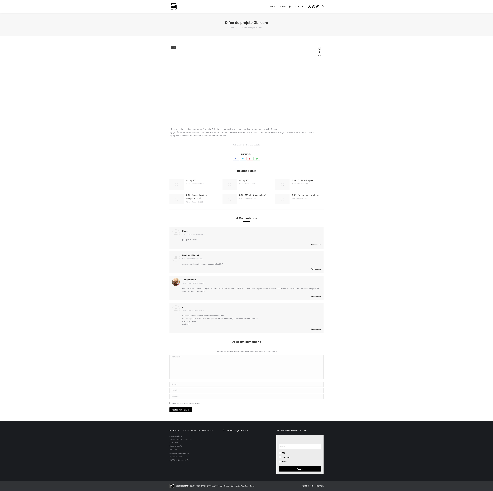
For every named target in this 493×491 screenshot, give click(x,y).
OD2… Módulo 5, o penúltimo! (252, 195)
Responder (317, 245)
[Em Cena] (228, 460)
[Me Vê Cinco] (238, 440)
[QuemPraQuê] (248, 450)
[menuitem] (272, 6)
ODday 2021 (244, 180)
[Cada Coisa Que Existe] (238, 460)
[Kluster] (248, 440)
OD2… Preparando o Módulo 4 (305, 195)
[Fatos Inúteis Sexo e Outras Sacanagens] (238, 450)
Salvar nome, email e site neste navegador (187, 403)
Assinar (300, 469)
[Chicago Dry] (258, 450)
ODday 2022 (191, 180)
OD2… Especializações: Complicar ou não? (196, 197)
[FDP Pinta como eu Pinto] (258, 460)
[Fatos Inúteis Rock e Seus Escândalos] (228, 450)
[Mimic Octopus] (258, 440)
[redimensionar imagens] (176, 184)
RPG (173, 48)
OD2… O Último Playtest (303, 180)
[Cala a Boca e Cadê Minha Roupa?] (248, 460)
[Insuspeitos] (228, 440)
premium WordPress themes (245, 486)
